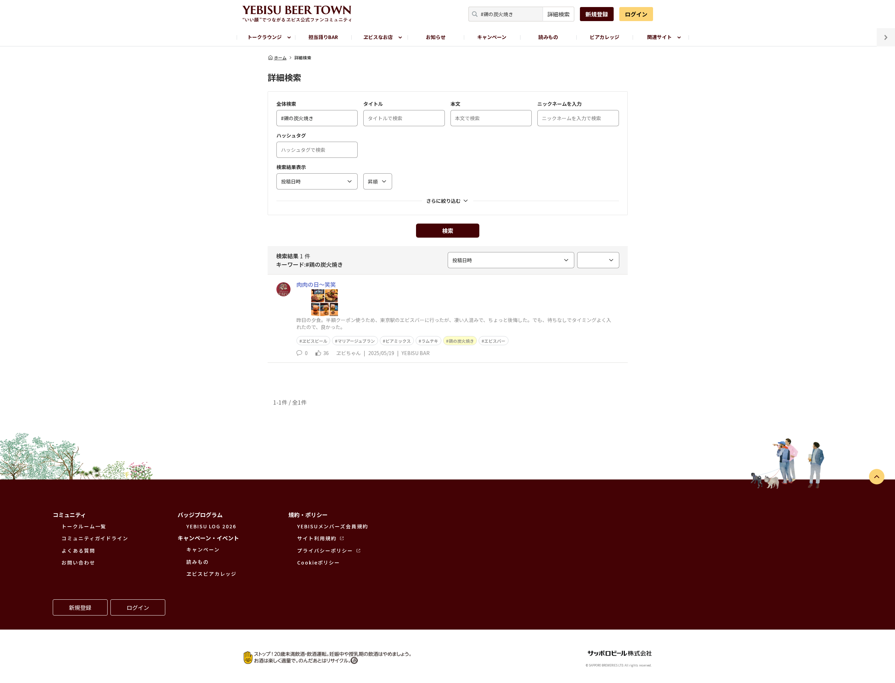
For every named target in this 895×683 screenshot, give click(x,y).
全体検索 (286, 103)
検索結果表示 (291, 166)
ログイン (636, 14)
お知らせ (436, 36)
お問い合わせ (78, 562)
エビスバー (494, 341)
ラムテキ (429, 341)
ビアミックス (398, 341)
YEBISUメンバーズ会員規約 (332, 526)
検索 (447, 230)
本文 (455, 103)
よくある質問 (78, 550)
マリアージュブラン (356, 341)
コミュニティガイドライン (95, 538)
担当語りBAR (323, 36)
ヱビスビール (314, 341)
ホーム (280, 57)
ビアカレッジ (604, 36)
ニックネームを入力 (559, 103)
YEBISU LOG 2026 (211, 526)
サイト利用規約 (316, 538)
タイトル (373, 103)
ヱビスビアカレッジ (211, 573)
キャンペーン (491, 36)
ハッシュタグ (291, 135)
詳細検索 (558, 14)
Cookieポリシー (318, 562)
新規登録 (597, 14)
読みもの (548, 36)
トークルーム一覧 (84, 526)
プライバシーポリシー (325, 550)
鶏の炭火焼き (461, 341)
